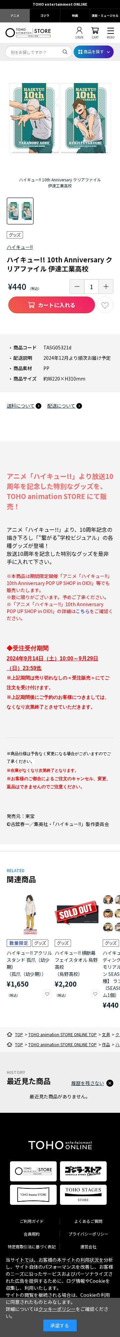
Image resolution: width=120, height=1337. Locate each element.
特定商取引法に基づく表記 (32, 1246)
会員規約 (32, 1234)
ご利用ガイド (32, 1221)
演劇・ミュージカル (105, 15)
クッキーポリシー (57, 1309)
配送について (61, 405)
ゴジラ (44, 15)
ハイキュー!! (20, 247)
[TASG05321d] (20, 211)
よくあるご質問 (88, 1221)
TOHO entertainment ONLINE (60, 4)
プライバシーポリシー (88, 1234)
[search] (65, 52)
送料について (21, 405)
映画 (75, 15)
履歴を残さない (87, 1083)
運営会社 (88, 1246)
